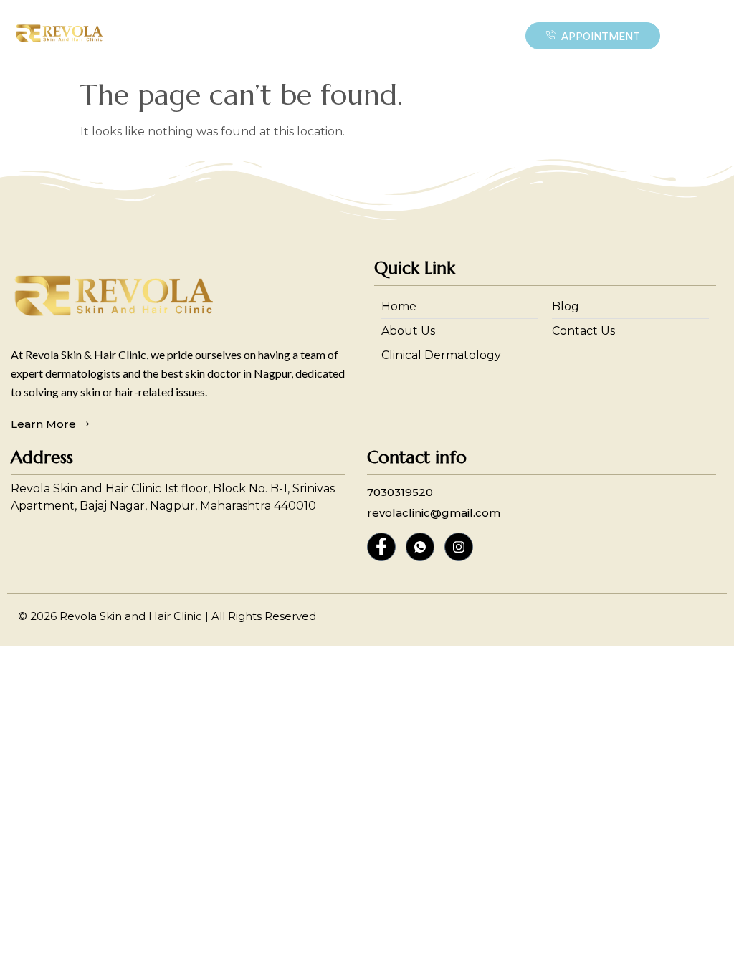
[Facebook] (381, 547)
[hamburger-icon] (488, 36)
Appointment (600, 36)
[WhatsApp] (420, 547)
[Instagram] (458, 547)
